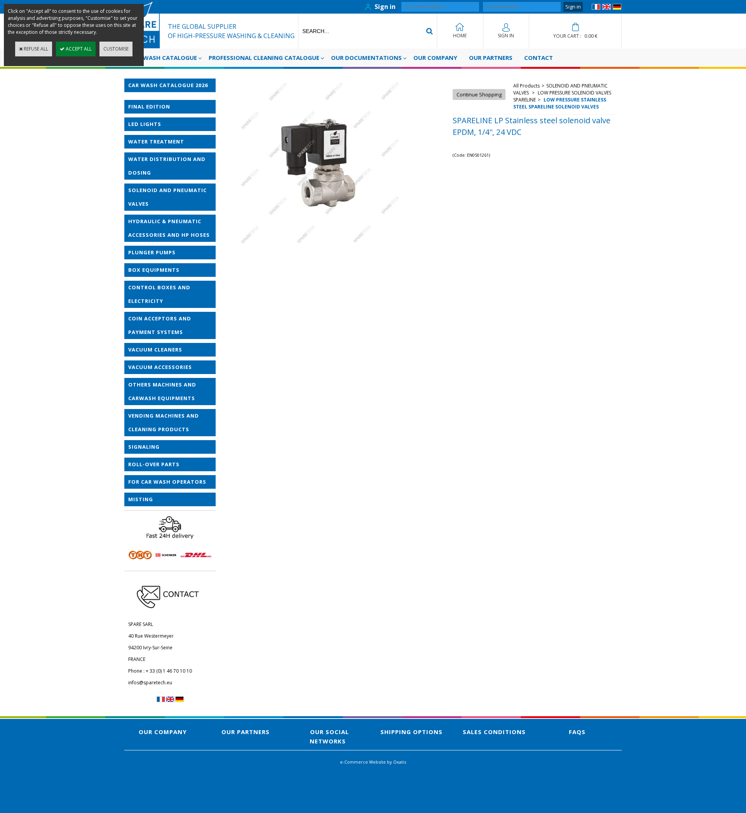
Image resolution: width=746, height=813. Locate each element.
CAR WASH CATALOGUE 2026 (168, 85)
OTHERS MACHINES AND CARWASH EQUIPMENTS (162, 391)
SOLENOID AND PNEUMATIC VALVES (167, 197)
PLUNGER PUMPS (152, 252)
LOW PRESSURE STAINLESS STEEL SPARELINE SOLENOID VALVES (559, 103)
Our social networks (329, 736)
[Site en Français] (596, 8)
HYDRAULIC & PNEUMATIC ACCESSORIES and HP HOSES (169, 228)
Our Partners (490, 57)
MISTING (140, 499)
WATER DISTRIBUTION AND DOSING (167, 166)
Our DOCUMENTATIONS (366, 57)
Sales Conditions (494, 732)
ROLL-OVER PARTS (154, 464)
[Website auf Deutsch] (617, 8)
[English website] (606, 8)
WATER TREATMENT (156, 141)
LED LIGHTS (144, 124)
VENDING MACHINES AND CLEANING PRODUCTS (163, 422)
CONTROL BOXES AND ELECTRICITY (159, 294)
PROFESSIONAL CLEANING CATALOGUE (264, 57)
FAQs (577, 732)
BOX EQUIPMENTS (154, 269)
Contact (538, 57)
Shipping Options (411, 732)
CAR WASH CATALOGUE (163, 57)
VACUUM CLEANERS (155, 349)
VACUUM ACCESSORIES (160, 367)
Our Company (435, 57)
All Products (526, 85)
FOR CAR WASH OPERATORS (167, 481)
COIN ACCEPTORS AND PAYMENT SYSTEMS (159, 325)
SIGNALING (144, 446)
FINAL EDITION (149, 106)
